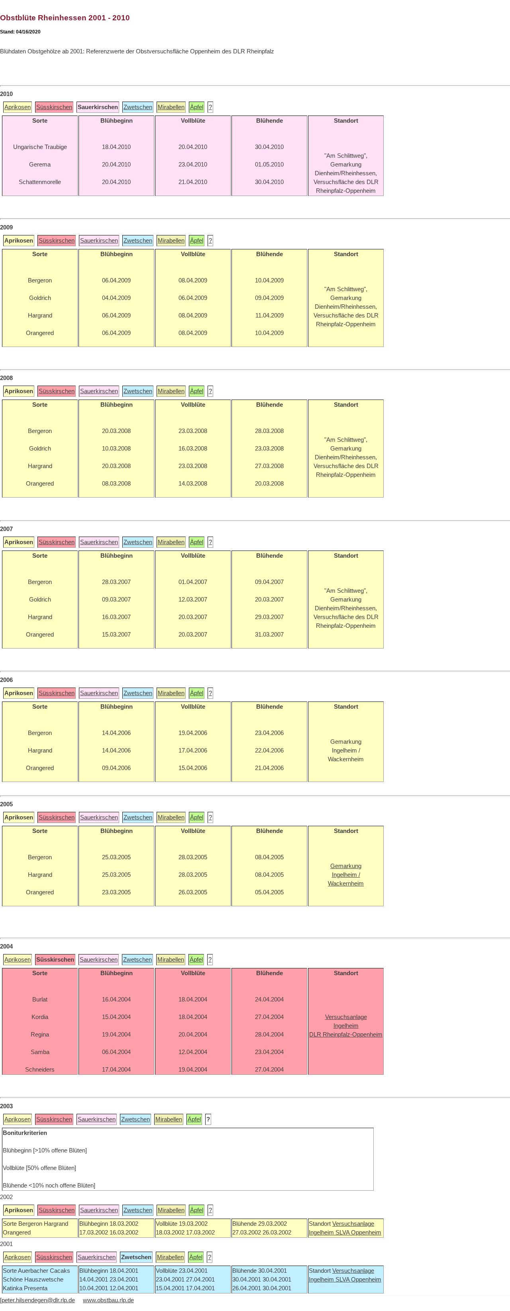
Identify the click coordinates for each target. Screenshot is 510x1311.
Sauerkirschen (99, 240)
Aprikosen (17, 107)
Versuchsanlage (353, 1224)
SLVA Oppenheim (358, 1232)
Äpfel (196, 107)
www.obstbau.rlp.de (108, 1300)
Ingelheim (322, 1232)
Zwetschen (138, 107)
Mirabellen (171, 107)
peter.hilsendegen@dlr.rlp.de (38, 1300)
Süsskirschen (54, 107)
